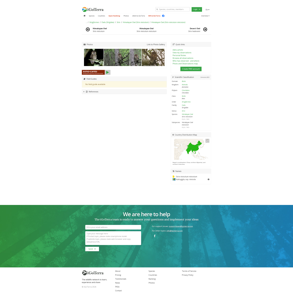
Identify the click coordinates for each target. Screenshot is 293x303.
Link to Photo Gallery (156, 44)
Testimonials (120, 279)
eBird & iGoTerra (138, 16)
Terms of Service (189, 271)
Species (92, 16)
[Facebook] (163, 16)
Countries (101, 16)
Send (90, 249)
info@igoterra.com (175, 231)
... (86, 22)
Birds (184, 96)
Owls (108, 22)
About (117, 271)
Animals (185, 84)
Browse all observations (183, 58)
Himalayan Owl (136, 22)
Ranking (152, 279)
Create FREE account (191, 69)
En (207, 9)
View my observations (182, 52)
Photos (126, 16)
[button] (86, 22)
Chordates (186, 90)
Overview (204, 16)
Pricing (118, 275)
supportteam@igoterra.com (181, 226)
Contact (118, 290)
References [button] (93, 91)
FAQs (117, 286)
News (117, 283)
